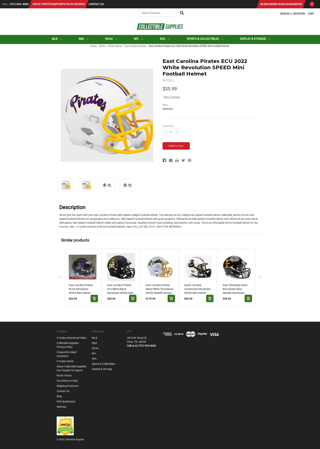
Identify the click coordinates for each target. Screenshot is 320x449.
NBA (82, 38)
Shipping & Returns (68, 385)
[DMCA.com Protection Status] (65, 425)
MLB (55, 38)
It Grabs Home (65, 361)
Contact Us (96, 4)
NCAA (109, 38)
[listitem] (82, 277)
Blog (59, 396)
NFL (137, 38)
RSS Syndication (66, 401)
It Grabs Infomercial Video (71, 337)
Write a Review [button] (172, 97)
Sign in (284, 13)
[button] (60, 277)
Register (299, 13)
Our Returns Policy (67, 380)
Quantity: (168, 125)
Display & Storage (253, 38)
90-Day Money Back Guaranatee (281, 4)
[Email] (171, 160)
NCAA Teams (64, 375)
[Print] (177, 160)
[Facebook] (311, 4)
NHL (163, 38)
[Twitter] (183, 160)
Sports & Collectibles (203, 38)
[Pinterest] (189, 160)
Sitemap (61, 406)
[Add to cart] (94, 298)
